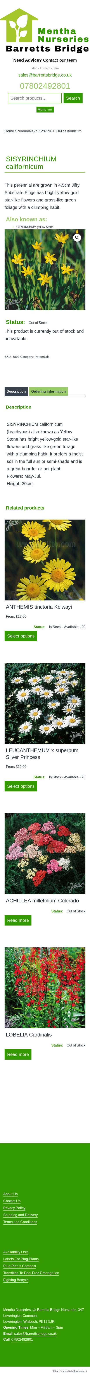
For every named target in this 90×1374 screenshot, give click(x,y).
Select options (21, 636)
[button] (77, 238)
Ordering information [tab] (48, 391)
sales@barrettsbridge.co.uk (45, 75)
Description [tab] (16, 391)
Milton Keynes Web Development (70, 1371)
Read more (18, 920)
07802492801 (45, 85)
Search (73, 98)
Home (9, 131)
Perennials (25, 131)
